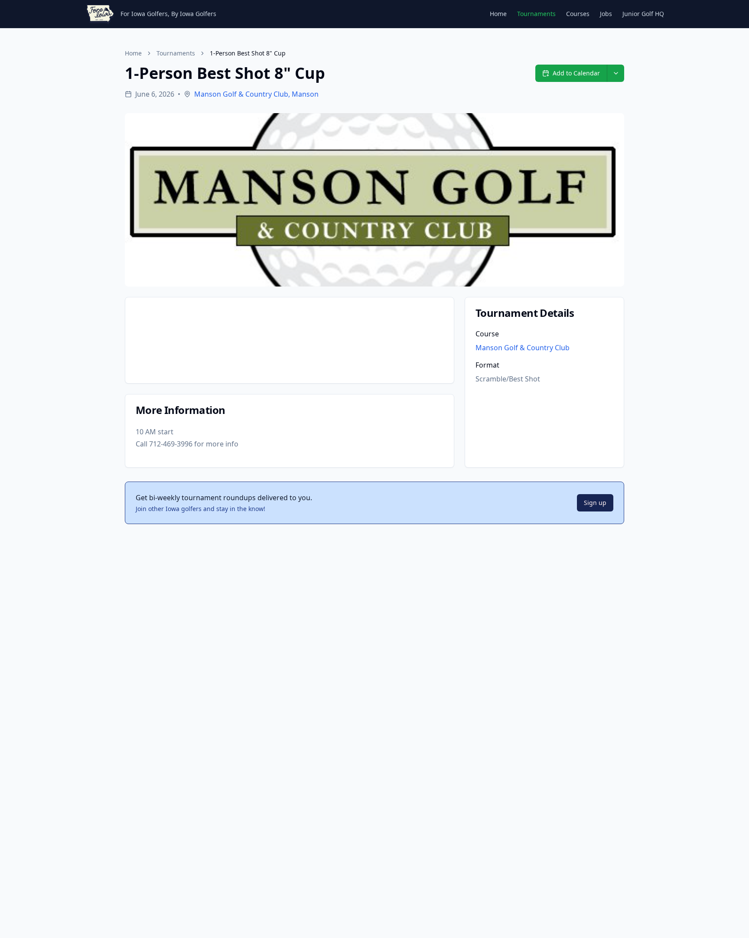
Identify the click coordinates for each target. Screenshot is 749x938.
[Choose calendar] (615, 73)
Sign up (595, 502)
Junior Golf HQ (643, 14)
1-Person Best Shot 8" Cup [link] (248, 53)
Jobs (606, 14)
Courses (577, 14)
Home (498, 14)
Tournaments (536, 14)
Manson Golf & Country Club (522, 347)
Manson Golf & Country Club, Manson (256, 94)
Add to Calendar (576, 73)
